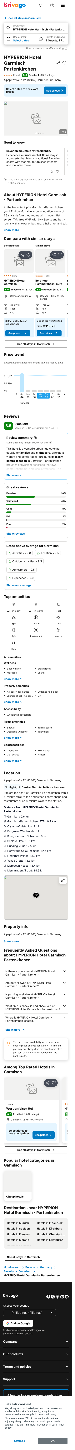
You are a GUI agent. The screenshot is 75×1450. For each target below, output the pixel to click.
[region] (36, 118)
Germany (46, 1267)
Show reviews (15, 533)
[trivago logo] (15, 5)
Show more (11, 229)
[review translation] (56, 428)
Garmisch (25, 1271)
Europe (30, 1267)
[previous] (16, 395)
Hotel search (12, 1267)
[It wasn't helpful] (57, 171)
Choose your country (16, 1305)
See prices (53, 90)
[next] (64, 395)
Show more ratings (18, 585)
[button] (36, 28)
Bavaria (9, 1271)
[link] (41, 5)
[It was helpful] (52, 171)
